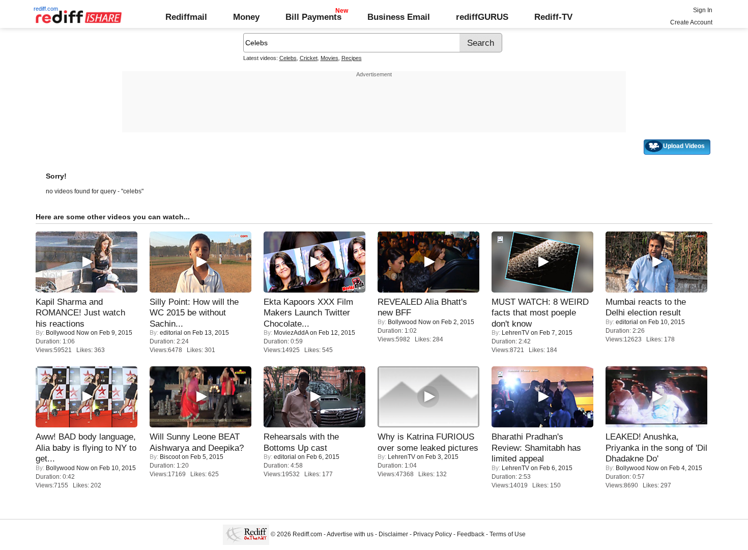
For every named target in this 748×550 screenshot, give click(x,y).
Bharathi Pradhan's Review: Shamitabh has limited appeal (536, 447)
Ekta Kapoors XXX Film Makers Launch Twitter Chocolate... (308, 312)
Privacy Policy (432, 534)
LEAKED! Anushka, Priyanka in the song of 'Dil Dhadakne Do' (656, 447)
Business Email (398, 16)
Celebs (288, 58)
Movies (329, 58)
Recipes (351, 58)
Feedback (470, 534)
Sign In (702, 10)
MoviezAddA (291, 332)
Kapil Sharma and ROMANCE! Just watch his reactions (80, 312)
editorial (171, 332)
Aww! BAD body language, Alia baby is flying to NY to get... (86, 447)
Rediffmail (186, 16)
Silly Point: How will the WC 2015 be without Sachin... (194, 312)
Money (246, 16)
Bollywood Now (67, 332)
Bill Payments (313, 16)
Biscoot (170, 456)
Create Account (691, 22)
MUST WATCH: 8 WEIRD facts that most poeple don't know (540, 312)
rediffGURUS (482, 16)
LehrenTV (515, 332)
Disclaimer (393, 534)
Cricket (309, 58)
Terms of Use (508, 534)
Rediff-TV (553, 16)
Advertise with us (350, 534)
